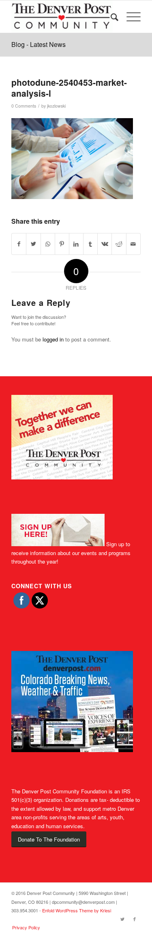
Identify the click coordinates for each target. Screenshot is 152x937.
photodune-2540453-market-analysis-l (69, 87)
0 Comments (23, 106)
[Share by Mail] (133, 243)
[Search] (110, 16)
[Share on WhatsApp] (48, 243)
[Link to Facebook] (134, 919)
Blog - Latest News (38, 44)
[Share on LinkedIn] (76, 243)
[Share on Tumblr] (90, 243)
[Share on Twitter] (33, 243)
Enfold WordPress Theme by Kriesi (76, 910)
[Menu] (129, 16)
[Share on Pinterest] (62, 243)
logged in (53, 339)
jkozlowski (56, 106)
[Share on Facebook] (19, 243)
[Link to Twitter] (122, 919)
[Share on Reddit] (119, 243)
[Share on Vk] (104, 243)
